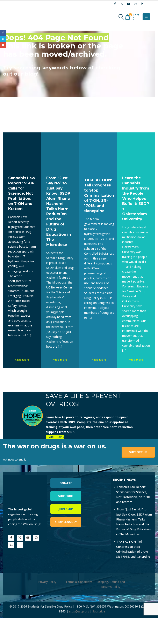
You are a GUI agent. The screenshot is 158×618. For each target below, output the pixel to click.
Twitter (3, 39)
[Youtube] (128, 4)
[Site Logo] (17, 16)
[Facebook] (115, 4)
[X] (121, 4)
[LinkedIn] (142, 4)
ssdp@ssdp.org (79, 611)
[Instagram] (135, 4)
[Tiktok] (149, 4)
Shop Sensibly (66, 522)
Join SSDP (66, 509)
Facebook (3, 33)
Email (3, 45)
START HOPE (54, 437)
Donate (66, 483)
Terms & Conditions (79, 582)
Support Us (138, 452)
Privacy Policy (47, 582)
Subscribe (65, 496)
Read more (22, 359)
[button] (121, 17)
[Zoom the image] (95, 477)
